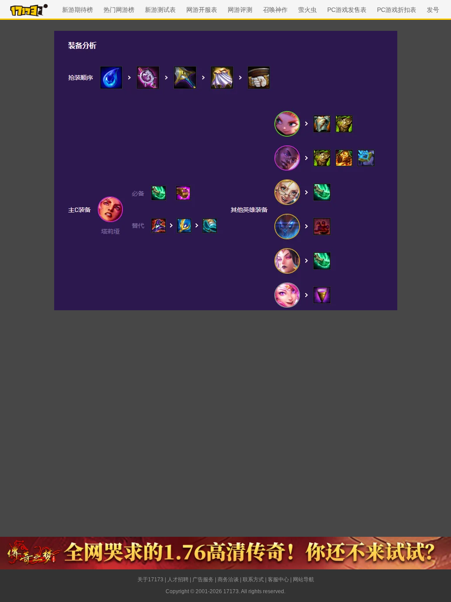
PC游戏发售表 (346, 9)
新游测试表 (160, 9)
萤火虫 (307, 9)
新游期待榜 (77, 9)
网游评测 (240, 9)
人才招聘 (178, 579)
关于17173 (150, 579)
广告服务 (203, 579)
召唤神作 (275, 9)
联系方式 (253, 579)
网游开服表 (201, 9)
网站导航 (303, 579)
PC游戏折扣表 (396, 9)
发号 (433, 9)
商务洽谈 (228, 579)
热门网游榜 (119, 9)
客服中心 (278, 579)
